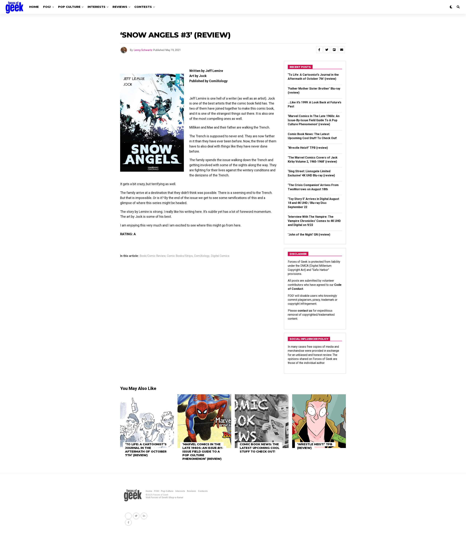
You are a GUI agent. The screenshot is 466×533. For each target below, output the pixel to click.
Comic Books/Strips (180, 255)
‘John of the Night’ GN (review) (309, 234)
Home (34, 7)
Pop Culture (69, 7)
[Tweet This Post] (326, 49)
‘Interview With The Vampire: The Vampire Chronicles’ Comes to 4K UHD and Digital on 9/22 (314, 221)
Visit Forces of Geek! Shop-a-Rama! (164, 497)
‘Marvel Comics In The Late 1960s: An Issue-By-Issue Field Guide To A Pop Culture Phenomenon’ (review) (313, 120)
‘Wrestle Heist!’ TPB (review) (308, 147)
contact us (305, 310)
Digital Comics (220, 255)
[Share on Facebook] (319, 49)
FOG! (47, 7)
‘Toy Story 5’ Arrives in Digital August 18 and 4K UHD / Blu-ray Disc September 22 (313, 203)
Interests (96, 7)
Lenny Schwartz (143, 50)
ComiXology (202, 255)
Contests (143, 7)
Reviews (119, 7)
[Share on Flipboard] (334, 49)
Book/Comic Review (153, 255)
